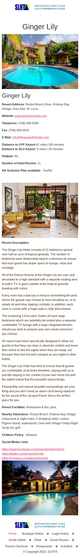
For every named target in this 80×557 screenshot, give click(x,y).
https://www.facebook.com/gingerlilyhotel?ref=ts (33, 449)
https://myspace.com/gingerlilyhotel (25, 458)
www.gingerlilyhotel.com (31, 116)
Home (13, 533)
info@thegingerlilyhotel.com (30, 137)
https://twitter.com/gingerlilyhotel (23, 453)
